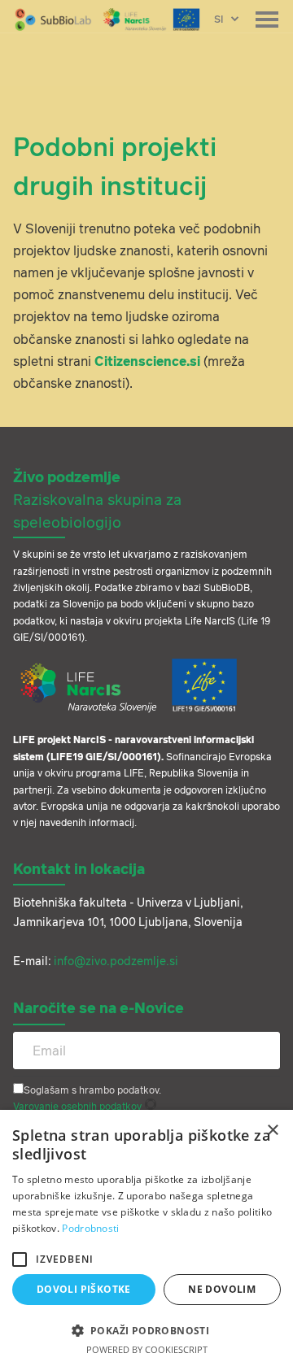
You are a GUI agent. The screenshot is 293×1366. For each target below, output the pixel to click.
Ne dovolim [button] (222, 1289)
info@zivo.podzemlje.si (116, 960)
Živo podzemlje (97, 498)
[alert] (146, 1238)
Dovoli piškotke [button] (84, 1289)
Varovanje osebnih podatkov (77, 1106)
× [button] (272, 1131)
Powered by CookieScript (147, 1349)
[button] (19, 1259)
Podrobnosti (90, 1228)
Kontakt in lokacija (79, 868)
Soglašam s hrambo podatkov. (92, 1090)
